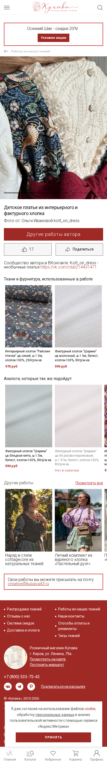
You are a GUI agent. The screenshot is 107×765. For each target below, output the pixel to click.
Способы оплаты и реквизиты (74, 626)
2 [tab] (53, 192)
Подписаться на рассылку (63, 686)
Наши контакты (71, 616)
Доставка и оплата (23, 630)
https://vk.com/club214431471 (69, 267)
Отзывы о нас (18, 616)
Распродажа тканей (24, 609)
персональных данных (55, 715)
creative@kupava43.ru (28, 583)
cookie (90, 709)
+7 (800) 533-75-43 (22, 676)
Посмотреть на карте (48, 659)
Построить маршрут (47, 665)
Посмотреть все (89, 483)
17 (31, 249)
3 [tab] (87, 192)
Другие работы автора (53, 234)
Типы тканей (69, 636)
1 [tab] (19, 192)
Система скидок (20, 623)
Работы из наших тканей (30, 51)
